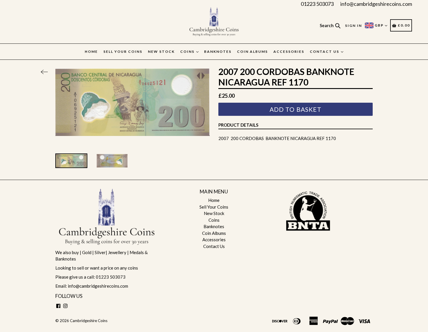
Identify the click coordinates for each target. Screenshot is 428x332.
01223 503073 (317, 4)
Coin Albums (252, 51)
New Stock (161, 51)
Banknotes (217, 51)
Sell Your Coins (122, 51)
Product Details (238, 124)
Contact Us (325, 51)
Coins (188, 51)
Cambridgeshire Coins (88, 320)
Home (91, 51)
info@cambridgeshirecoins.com (376, 4)
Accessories (288, 51)
